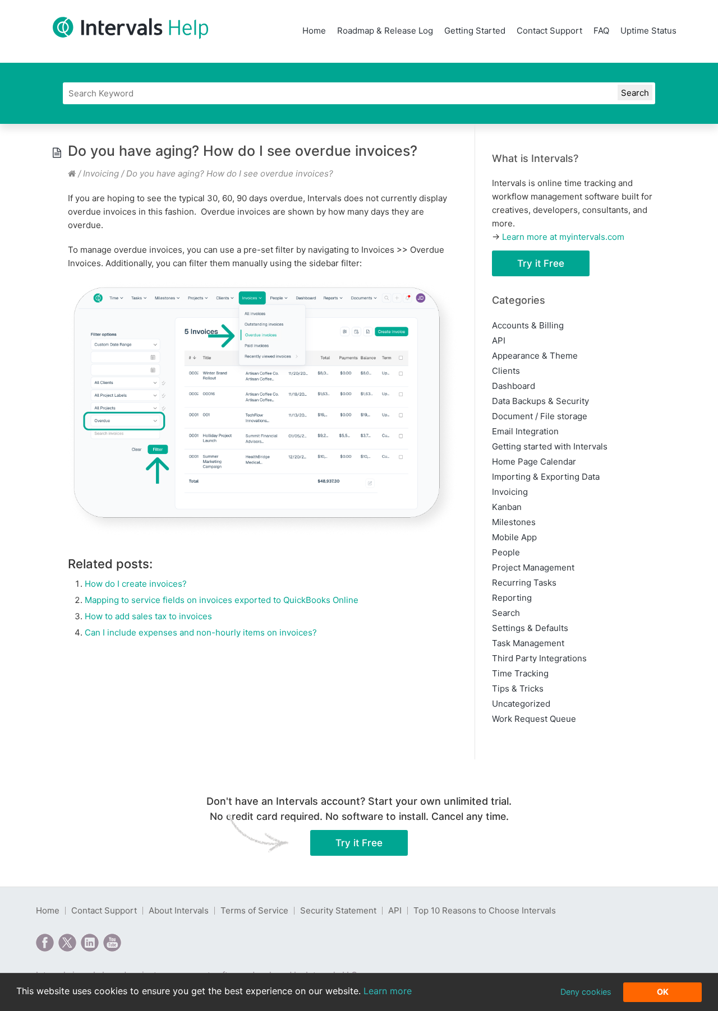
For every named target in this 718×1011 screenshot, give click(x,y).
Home (314, 30)
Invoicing (101, 173)
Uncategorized (521, 703)
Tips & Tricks (518, 688)
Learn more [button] (387, 990)
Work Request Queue (534, 718)
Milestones (514, 522)
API (498, 340)
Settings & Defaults (530, 628)
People (506, 552)
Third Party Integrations (539, 658)
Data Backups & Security (540, 401)
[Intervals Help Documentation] (72, 173)
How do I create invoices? (136, 583)
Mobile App (514, 537)
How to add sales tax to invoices (148, 616)
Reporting (512, 597)
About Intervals (179, 910)
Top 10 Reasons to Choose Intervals (484, 910)
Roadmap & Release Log (385, 30)
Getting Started (474, 30)
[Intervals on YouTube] (112, 943)
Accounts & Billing (528, 325)
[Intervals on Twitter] (67, 943)
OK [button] (663, 991)
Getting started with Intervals (549, 446)
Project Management (533, 567)
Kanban (507, 507)
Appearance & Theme (535, 355)
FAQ (601, 30)
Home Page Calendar (534, 461)
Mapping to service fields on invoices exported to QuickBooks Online (221, 600)
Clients (506, 370)
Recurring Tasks (524, 582)
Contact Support (549, 30)
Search (506, 612)
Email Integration (525, 431)
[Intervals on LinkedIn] (90, 943)
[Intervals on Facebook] (45, 943)
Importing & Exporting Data (546, 476)
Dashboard (513, 386)
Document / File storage (539, 416)
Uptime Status (648, 30)
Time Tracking (520, 673)
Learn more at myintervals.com (563, 236)
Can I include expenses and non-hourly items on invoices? (201, 632)
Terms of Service (254, 910)
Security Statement (338, 910)
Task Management (528, 643)
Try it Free (540, 263)
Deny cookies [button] (585, 991)
